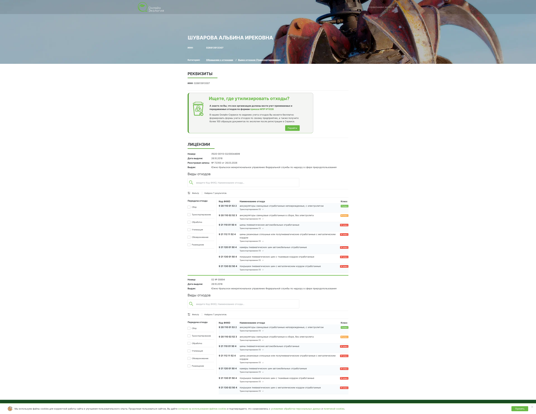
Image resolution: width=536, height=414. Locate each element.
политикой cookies (334, 408)
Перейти (292, 128)
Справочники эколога (381, 7)
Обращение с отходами (219, 60)
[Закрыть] (532, 407)
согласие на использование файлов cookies (202, 408)
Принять (520, 408)
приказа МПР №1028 (262, 109)
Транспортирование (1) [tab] (250, 209)
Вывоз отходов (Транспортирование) (259, 60)
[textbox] (243, 184)
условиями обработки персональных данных (296, 408)
